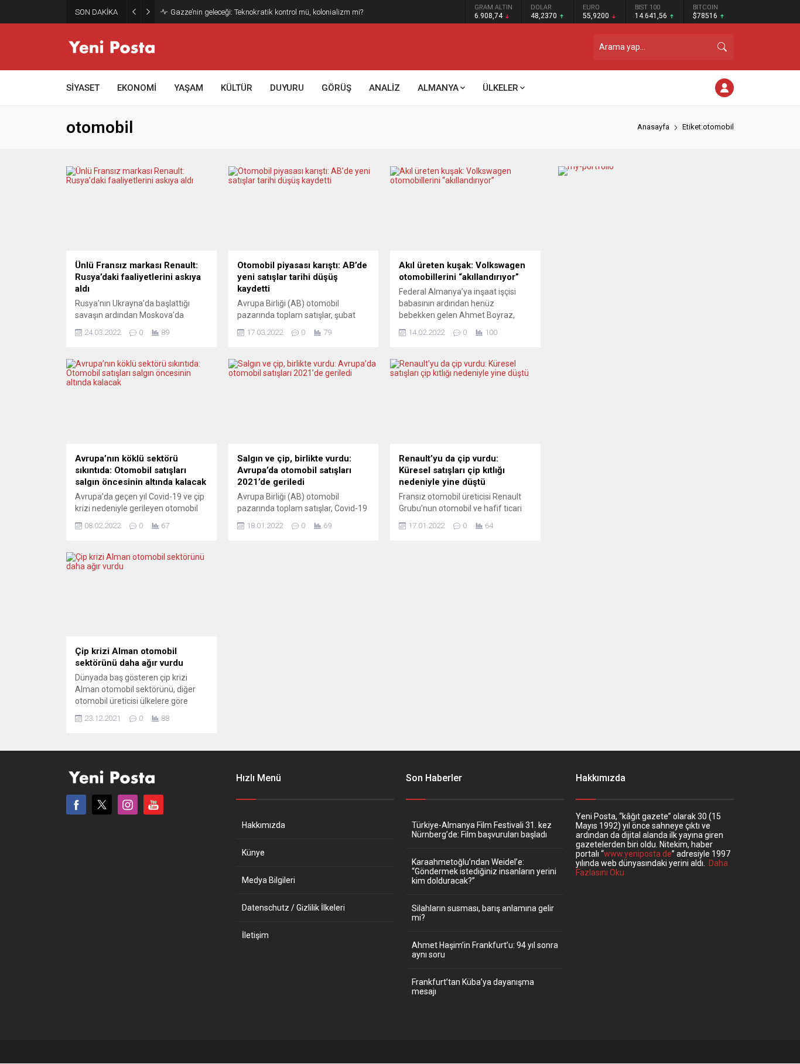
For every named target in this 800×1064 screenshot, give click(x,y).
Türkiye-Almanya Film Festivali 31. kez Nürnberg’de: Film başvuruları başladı (482, 829)
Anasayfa (653, 126)
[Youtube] (153, 805)
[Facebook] (76, 805)
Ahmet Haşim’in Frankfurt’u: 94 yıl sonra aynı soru (485, 949)
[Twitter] (102, 805)
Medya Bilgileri (268, 880)
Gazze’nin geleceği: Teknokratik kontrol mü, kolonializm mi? (266, 12)
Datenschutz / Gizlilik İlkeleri (293, 907)
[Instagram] (128, 805)
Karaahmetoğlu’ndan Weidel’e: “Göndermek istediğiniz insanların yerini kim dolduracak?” (484, 871)
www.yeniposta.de (638, 853)
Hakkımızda (263, 825)
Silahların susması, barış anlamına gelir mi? (483, 913)
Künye (253, 852)
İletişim (255, 935)
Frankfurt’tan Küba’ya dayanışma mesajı (473, 986)
